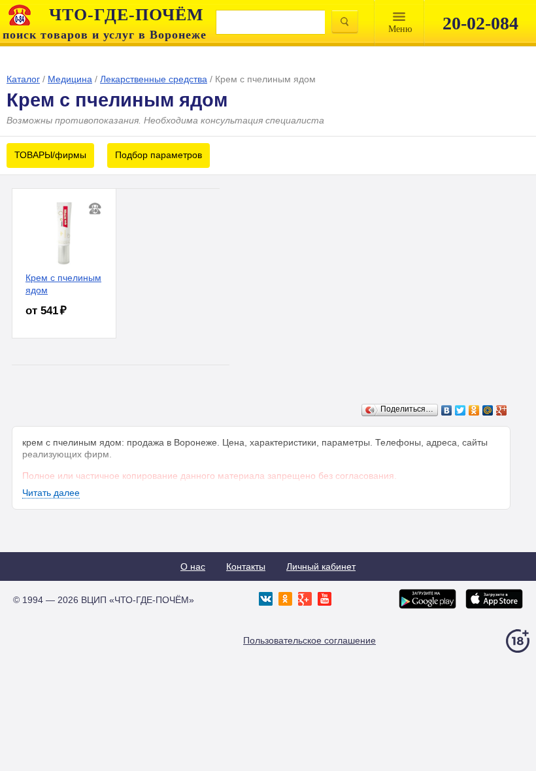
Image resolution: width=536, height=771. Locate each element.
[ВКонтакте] (447, 410)
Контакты (245, 566)
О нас (192, 566)
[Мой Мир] (488, 410)
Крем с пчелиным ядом (63, 283)
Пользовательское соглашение (309, 640)
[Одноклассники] (474, 410)
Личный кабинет (321, 566)
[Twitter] (460, 410)
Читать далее (51, 492)
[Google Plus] (502, 410)
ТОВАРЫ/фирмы (50, 155)
